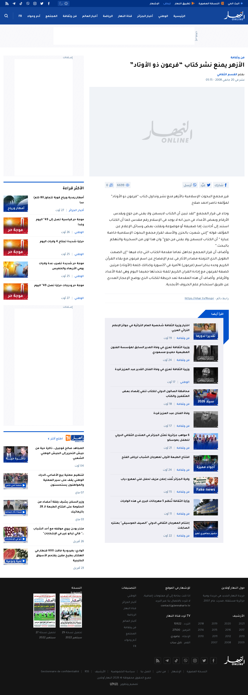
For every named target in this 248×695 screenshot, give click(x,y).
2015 (214, 630)
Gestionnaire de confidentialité (60, 671)
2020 (227, 624)
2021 (242, 624)
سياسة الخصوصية (123, 671)
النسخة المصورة (197, 671)
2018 (201, 624)
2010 (201, 636)
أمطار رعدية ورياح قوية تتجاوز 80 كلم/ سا (58, 200)
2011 (214, 636)
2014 (201, 630)
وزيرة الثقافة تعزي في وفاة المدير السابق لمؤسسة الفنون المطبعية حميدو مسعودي (150, 350)
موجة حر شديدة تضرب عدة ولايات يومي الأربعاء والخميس (61, 266)
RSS (87, 671)
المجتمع (51, 16)
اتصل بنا (145, 671)
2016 (228, 630)
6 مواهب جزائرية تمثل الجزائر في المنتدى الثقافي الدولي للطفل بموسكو (152, 438)
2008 (227, 642)
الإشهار (176, 671)
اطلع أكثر (57, 438)
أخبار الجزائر (145, 16)
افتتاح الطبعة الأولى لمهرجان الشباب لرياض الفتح (155, 457)
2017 (242, 630)
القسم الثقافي (227, 74)
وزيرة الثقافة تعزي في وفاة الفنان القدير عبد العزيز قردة (152, 369)
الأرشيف (100, 671)
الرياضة (108, 16)
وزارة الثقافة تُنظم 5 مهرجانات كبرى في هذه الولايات (154, 501)
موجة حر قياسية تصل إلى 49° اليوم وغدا (60, 222)
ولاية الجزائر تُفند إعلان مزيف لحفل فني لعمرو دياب (155, 479)
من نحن (161, 671)
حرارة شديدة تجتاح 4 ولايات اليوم (62, 241)
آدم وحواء (33, 16)
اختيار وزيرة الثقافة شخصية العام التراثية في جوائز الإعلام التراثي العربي (150, 328)
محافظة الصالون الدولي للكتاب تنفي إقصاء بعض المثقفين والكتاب (155, 394)
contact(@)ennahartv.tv (175, 605)
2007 (214, 642)
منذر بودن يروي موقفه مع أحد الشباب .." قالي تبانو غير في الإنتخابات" (58, 531)
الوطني (163, 16)
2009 (241, 642)
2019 (214, 624)
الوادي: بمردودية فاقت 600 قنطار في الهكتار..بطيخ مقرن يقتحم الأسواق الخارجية (59, 555)
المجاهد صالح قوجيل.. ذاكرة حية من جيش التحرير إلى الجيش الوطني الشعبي (59, 453)
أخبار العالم (89, 16)
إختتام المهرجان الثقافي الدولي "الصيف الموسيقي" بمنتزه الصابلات (150, 526)
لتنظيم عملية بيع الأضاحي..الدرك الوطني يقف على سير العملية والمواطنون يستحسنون (61, 480)
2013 (242, 636)
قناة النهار (125, 16)
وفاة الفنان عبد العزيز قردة (171, 413)
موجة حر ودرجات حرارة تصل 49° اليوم (59, 285)
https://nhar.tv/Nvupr (199, 298)
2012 (228, 636)
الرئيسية (179, 16)
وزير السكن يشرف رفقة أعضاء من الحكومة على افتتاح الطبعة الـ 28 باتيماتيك (61, 507)
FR (20, 16)
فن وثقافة (70, 16)
